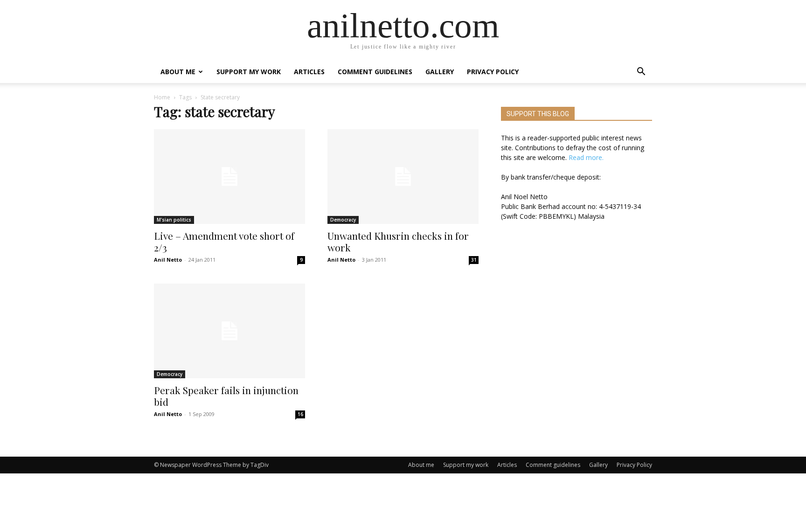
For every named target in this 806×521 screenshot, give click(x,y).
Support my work (248, 71)
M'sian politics (174, 219)
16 (300, 414)
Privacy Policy (493, 71)
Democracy (343, 219)
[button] (641, 72)
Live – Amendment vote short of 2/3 (224, 241)
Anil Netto (168, 259)
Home (162, 97)
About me (177, 71)
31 (474, 260)
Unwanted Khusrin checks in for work (398, 241)
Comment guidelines (375, 71)
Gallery (439, 71)
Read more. (586, 157)
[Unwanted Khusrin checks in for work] (403, 176)
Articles (309, 71)
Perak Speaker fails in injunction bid (226, 395)
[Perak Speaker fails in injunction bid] (229, 331)
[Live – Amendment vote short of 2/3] (229, 176)
